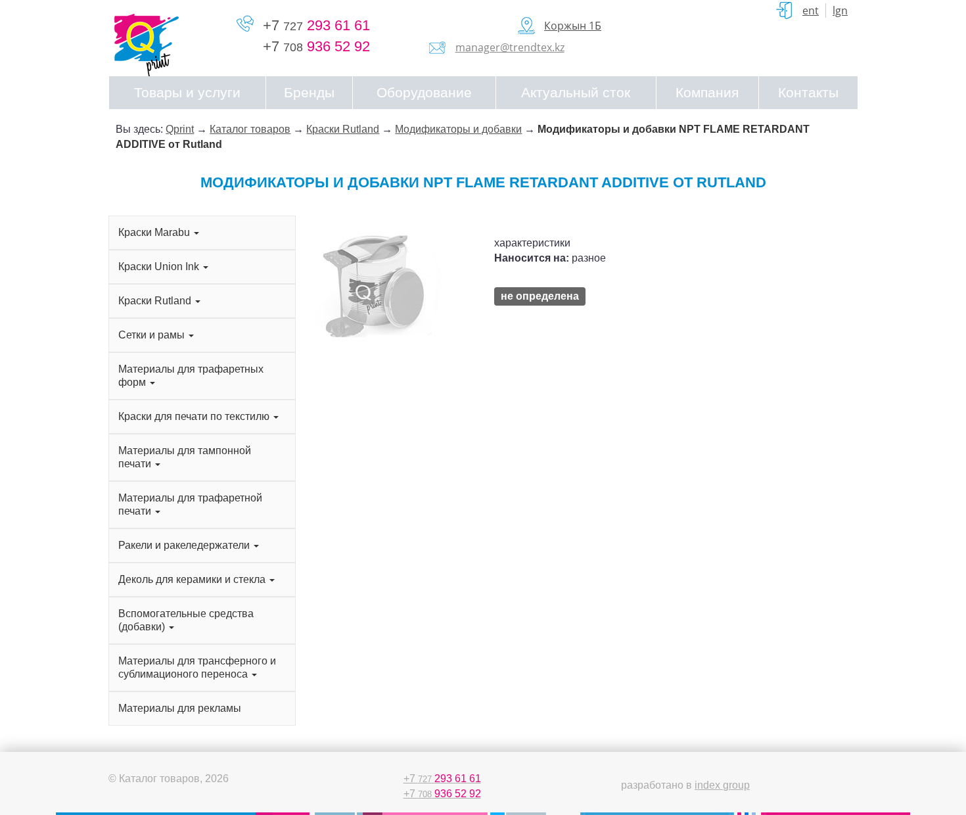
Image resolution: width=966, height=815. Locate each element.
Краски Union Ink (160, 266)
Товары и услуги (187, 92)
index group (722, 785)
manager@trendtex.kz (509, 47)
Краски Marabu (155, 232)
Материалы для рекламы (179, 708)
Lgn (840, 10)
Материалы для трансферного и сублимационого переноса (197, 667)
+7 (316, 25)
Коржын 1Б (572, 25)
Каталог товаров (250, 129)
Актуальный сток (575, 92)
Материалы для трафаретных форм (191, 375)
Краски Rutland (342, 129)
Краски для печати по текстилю (195, 416)
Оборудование (424, 92)
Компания (707, 92)
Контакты (808, 92)
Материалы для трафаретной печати (190, 504)
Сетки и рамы (152, 334)
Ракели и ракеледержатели (185, 545)
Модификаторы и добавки (458, 129)
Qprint (180, 129)
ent (810, 10)
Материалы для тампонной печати (184, 457)
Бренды (309, 92)
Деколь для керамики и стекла (193, 579)
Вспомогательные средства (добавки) (186, 620)
